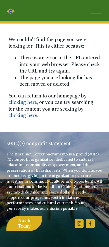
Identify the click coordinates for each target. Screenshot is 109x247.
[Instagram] (79, 223)
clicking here (22, 102)
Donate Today (24, 223)
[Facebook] (90, 223)
